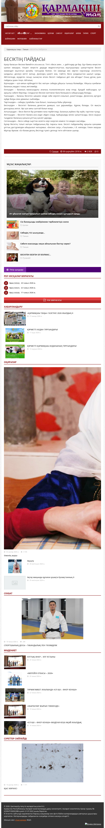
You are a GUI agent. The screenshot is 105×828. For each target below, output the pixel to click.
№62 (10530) (14, 292)
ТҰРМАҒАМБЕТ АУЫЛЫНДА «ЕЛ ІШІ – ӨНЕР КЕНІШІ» (52, 689)
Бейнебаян (10, 39)
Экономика (40, 33)
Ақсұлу (30, 561)
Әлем (78, 33)
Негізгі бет (9, 33)
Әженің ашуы (10, 555)
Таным (55, 151)
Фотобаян (22, 39)
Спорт (93, 33)
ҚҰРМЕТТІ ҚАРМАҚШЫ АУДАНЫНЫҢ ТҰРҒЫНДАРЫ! (52, 346)
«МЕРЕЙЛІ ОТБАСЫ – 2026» (40, 673)
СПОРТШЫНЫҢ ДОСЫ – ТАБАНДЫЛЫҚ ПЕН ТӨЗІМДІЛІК (30, 645)
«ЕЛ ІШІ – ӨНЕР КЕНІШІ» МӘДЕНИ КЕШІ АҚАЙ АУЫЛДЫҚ (54, 722)
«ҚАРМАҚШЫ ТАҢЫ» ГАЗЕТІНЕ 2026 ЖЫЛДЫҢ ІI (50, 313)
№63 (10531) (14, 288)
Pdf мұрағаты (54, 300)
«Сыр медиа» (20, 820)
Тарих (85, 33)
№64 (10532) (14, 283)
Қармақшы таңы (62, 12)
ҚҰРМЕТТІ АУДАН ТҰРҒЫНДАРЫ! (42, 329)
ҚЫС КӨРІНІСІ (10, 788)
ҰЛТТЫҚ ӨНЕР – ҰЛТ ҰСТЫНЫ (41, 656)
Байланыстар (35, 39)
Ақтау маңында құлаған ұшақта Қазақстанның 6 (50, 577)
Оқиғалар (69, 33)
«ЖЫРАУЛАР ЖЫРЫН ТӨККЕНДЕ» (43, 706)
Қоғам (51, 33)
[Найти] (99, 26)
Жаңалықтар (23, 33)
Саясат (59, 33)
